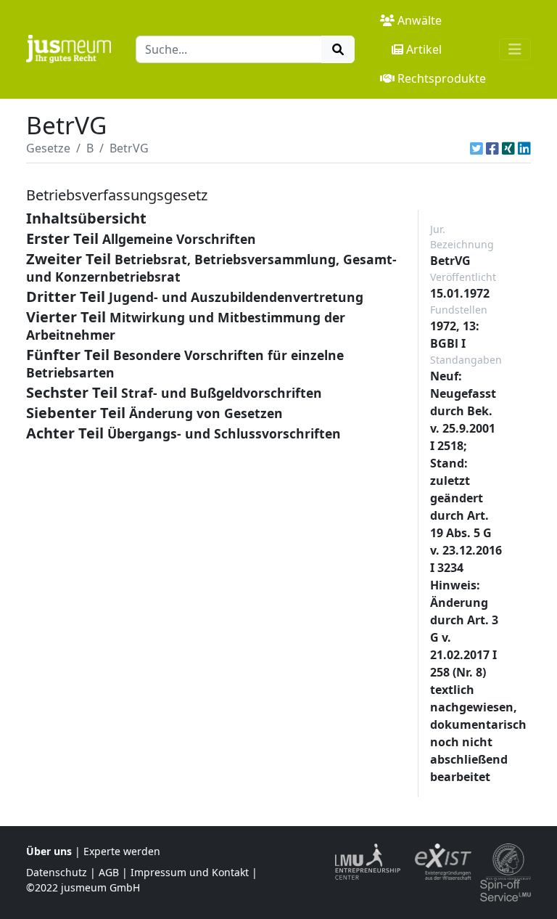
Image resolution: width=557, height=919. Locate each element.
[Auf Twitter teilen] (476, 148)
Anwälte (419, 20)
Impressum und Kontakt (190, 872)
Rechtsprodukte (441, 78)
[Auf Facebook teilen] (492, 148)
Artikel (424, 49)
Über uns (49, 851)
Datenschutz (56, 872)
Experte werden (121, 851)
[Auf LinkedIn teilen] (524, 148)
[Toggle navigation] (515, 49)
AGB (109, 872)
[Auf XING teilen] (508, 148)
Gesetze (48, 148)
